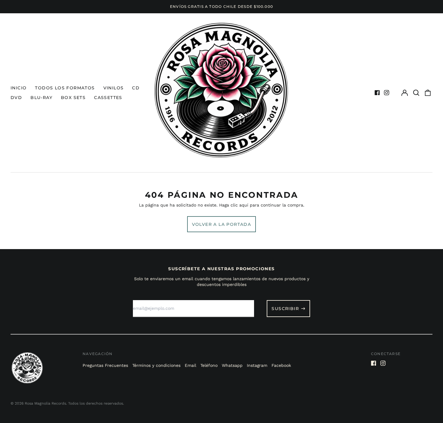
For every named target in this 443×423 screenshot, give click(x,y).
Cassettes (108, 97)
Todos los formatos (65, 88)
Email (190, 365)
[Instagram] (386, 92)
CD (136, 88)
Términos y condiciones (156, 365)
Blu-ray (41, 97)
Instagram (257, 365)
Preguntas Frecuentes (105, 365)
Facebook (281, 365)
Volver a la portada (221, 224)
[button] (416, 93)
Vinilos (113, 88)
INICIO (19, 88)
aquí (243, 205)
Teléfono (209, 365)
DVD (16, 97)
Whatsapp (232, 365)
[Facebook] (377, 92)
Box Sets (73, 97)
